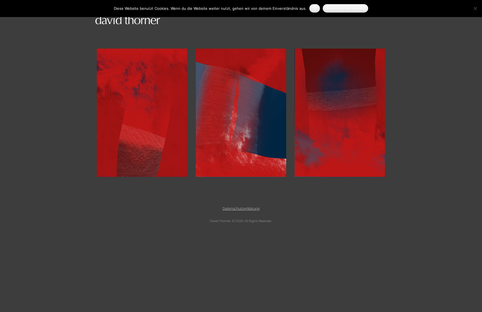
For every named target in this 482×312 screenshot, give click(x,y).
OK (314, 8)
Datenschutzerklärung (241, 208)
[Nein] (475, 8)
